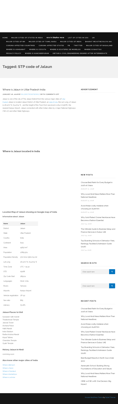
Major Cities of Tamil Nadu (43, 41)
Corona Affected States (51, 45)
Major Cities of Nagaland (99, 45)
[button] (112, 271)
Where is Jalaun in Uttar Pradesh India (24, 89)
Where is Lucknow (9, 377)
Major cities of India (71, 41)
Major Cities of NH (15, 41)
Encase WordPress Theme (94, 397)
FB (69, 45)
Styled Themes (110, 397)
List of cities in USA (78, 38)
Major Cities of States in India (27, 38)
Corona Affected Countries (20, 45)
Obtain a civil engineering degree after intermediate (80, 53)
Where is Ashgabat (16, 49)
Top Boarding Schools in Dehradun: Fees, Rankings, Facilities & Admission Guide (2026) (98, 244)
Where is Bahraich (9, 365)
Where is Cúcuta (37, 49)
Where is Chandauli (9, 371)
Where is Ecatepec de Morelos (65, 49)
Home (5, 38)
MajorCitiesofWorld (30, 94)
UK (93, 38)
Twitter (78, 45)
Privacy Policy (13, 53)
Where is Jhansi (8, 368)
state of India (53, 102)
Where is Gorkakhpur (10, 374)
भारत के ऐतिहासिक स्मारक (55, 38)
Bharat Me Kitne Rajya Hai (98, 41)
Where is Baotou (93, 49)
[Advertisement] (59, 16)
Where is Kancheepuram (37, 53)
